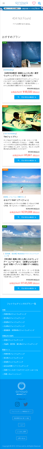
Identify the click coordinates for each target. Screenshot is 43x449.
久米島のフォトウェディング (14, 326)
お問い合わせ (21, 438)
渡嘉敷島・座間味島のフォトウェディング (19, 330)
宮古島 (4, 42)
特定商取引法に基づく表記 (21, 418)
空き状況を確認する (27, 97)
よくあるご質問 (21, 431)
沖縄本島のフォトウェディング (15, 314)
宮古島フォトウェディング (13, 358)
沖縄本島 (5, 106)
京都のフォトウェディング (13, 340)
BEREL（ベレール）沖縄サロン (14, 197)
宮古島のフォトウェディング (14, 318)
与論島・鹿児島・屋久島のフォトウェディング (20, 344)
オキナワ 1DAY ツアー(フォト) (16, 200)
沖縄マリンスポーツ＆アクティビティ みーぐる (21, 370)
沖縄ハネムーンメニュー (12, 374)
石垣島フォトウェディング (13, 362)
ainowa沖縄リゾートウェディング (16, 366)
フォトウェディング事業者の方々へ (21, 411)
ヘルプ (21, 425)
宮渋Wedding (8, 70)
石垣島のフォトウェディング (14, 322)
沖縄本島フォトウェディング (14, 354)
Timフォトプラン (11, 137)
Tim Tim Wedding (10, 134)
